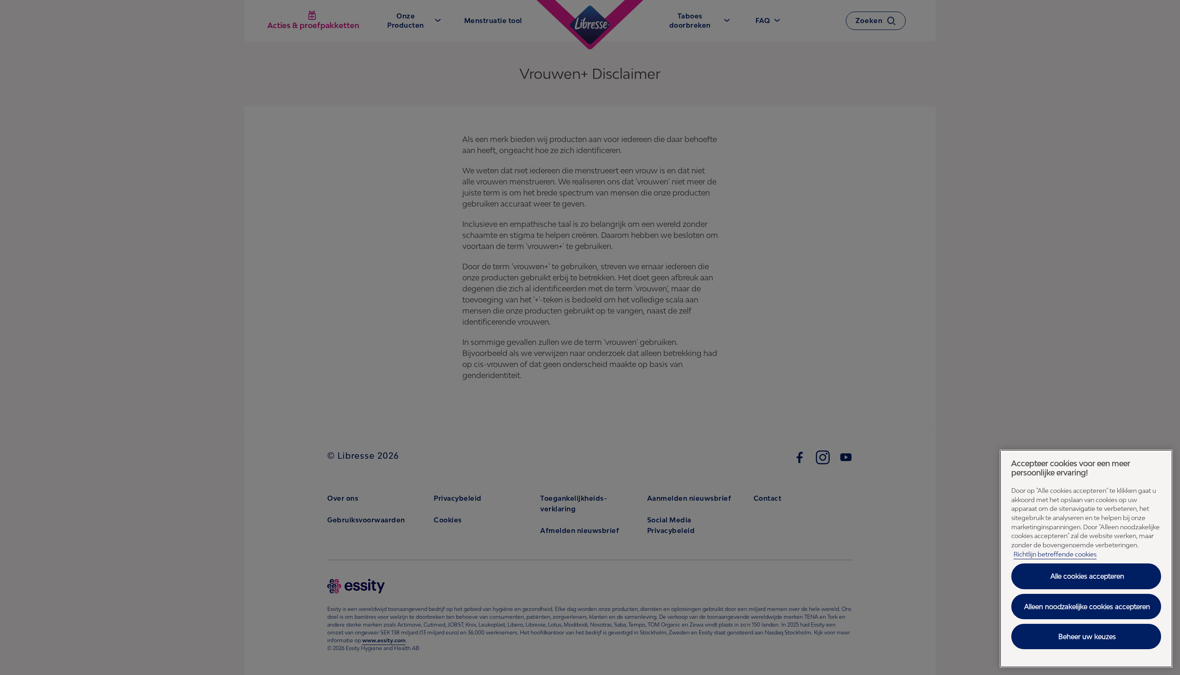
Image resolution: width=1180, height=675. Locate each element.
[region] (1086, 559)
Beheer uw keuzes (1087, 636)
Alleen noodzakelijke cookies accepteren (1087, 606)
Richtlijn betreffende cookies (1055, 554)
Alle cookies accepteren (1087, 576)
